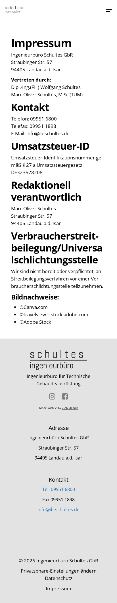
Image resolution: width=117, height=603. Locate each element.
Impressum (58, 588)
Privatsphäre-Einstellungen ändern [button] (59, 570)
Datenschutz (58, 578)
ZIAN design (70, 408)
